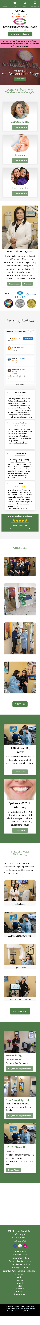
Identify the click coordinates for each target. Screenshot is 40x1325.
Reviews (20, 1289)
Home (20, 1280)
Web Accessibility (29, 1308)
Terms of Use (17, 1308)
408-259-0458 (20, 13)
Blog (20, 1286)
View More (20, 704)
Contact (27, 284)
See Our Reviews (20, 525)
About (20, 1283)
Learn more (14, 284)
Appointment (20, 1294)
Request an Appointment (19, 1069)
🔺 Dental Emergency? (20, 16)
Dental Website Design (14, 1311)
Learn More (20, 79)
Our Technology (20, 1011)
